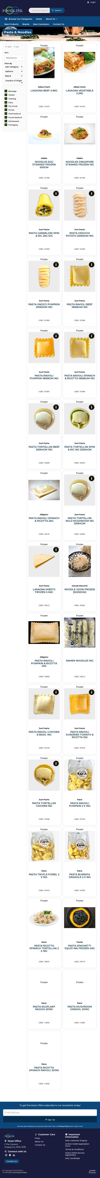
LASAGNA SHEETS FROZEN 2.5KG (44, 590)
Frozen (11, 110)
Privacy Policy (64, 1126)
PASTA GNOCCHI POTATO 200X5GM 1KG (79, 234)
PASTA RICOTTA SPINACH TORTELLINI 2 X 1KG (44, 948)
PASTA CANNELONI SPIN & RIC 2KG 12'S (44, 234)
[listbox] (14, 58)
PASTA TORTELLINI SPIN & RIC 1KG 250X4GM (79, 448)
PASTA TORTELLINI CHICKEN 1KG (44, 804)
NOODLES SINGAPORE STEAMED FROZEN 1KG (79, 163)
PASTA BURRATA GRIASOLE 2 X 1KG (80, 876)
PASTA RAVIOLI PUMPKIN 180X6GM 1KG (44, 377)
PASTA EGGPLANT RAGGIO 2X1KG (44, 1008)
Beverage (12, 91)
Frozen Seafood (15, 117)
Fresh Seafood (14, 114)
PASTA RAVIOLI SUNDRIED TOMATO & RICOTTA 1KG (79, 735)
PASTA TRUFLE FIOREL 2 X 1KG (44, 876)
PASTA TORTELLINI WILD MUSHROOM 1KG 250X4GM (79, 521)
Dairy (10, 103)
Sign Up (51, 1120)
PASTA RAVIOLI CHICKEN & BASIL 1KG (44, 733)
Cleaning (12, 99)
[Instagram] (6, 1155)
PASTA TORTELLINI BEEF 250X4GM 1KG (44, 448)
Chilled (11, 95)
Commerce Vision (19, 1172)
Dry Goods (12, 106)
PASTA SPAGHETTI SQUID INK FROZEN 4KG (80, 947)
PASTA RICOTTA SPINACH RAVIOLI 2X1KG (44, 1069)
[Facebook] (10, 1155)
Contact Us (12, 1161)
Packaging (13, 125)
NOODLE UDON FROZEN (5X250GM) (79, 590)
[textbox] (39, 10)
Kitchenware (13, 121)
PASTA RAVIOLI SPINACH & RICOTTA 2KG (44, 519)
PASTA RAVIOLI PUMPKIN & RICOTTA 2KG (44, 663)
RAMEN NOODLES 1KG (79, 660)
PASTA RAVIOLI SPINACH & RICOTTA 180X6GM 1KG (79, 377)
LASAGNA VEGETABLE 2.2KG (79, 92)
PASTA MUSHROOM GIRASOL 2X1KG (79, 1008)
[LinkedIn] (14, 1155)
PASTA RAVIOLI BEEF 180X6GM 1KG (80, 305)
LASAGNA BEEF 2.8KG (44, 90)
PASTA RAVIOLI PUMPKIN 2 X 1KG (79, 804)
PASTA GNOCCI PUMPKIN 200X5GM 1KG (44, 305)
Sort (6, 53)
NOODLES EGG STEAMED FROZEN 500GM (44, 165)
